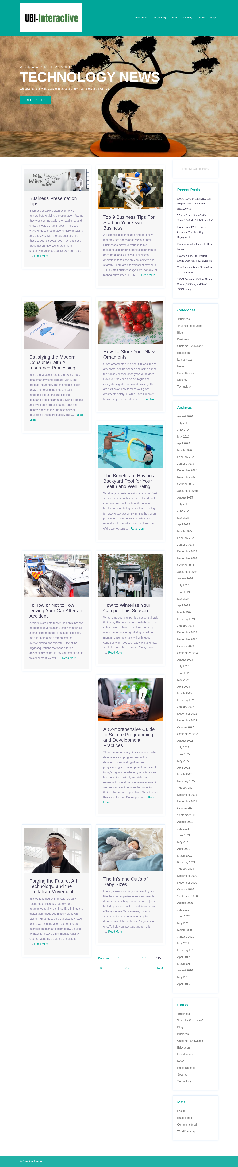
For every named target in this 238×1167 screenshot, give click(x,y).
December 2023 (187, 632)
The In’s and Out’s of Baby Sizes (125, 881)
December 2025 (187, 470)
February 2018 (186, 950)
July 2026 (183, 423)
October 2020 (185, 889)
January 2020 (185, 936)
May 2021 (183, 842)
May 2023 (183, 679)
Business (183, 339)
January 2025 (185, 544)
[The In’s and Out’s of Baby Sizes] (130, 849)
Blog (180, 332)
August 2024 (185, 578)
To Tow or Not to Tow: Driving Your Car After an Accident (55, 611)
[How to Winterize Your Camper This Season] (130, 575)
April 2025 (183, 524)
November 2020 (187, 882)
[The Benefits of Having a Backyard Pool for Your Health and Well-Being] (130, 446)
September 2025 (187, 490)
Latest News (140, 17)
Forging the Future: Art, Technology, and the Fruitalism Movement (54, 886)
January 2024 (185, 625)
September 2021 (187, 815)
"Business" (184, 319)
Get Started (35, 100)
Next (160, 968)
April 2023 (183, 686)
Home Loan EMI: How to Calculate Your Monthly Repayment (191, 232)
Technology (184, 386)
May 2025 (183, 517)
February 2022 (186, 781)
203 (127, 968)
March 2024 (184, 612)
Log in (181, 1111)
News (180, 366)
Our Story (187, 17)
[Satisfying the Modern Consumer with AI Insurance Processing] (56, 324)
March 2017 (184, 963)
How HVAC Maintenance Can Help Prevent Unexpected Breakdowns (194, 203)
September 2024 (187, 571)
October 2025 (185, 483)
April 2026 (183, 443)
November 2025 (187, 477)
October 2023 (185, 646)
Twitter (201, 17)
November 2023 (187, 639)
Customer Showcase (190, 346)
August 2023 (185, 659)
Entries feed (184, 1117)
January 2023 (185, 706)
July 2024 (183, 585)
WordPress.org (186, 1131)
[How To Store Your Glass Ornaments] (130, 321)
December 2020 (187, 875)
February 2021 (186, 862)
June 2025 (183, 510)
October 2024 (185, 564)
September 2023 (187, 652)
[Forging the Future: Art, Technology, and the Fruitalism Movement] (56, 850)
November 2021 (187, 801)
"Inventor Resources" (190, 325)
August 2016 (185, 970)
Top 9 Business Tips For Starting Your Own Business (129, 223)
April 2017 (183, 957)
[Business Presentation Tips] (56, 179)
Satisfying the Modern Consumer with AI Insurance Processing (52, 362)
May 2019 (183, 943)
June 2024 (183, 592)
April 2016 (183, 984)
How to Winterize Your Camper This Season (126, 608)
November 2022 (187, 720)
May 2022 (183, 761)
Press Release (186, 373)
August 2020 (185, 902)
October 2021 (185, 808)
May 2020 (183, 923)
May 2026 (183, 436)
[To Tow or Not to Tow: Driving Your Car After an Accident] (56, 575)
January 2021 (185, 869)
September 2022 (187, 733)
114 (144, 958)
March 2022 (184, 774)
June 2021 (183, 835)
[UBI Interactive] (51, 17)
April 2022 (183, 767)
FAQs (174, 17)
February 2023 (186, 700)
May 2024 (183, 598)
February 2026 (186, 456)
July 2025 (183, 504)
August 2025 (185, 497)
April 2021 (183, 848)
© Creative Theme (31, 1161)
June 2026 (183, 429)
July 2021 (183, 828)
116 (100, 968)
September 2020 (187, 896)
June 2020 (183, 916)
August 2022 (185, 740)
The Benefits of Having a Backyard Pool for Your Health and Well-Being (129, 481)
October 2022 (185, 727)
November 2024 (187, 558)
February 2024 (186, 619)
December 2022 (187, 713)
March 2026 (184, 450)
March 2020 (184, 930)
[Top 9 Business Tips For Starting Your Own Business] (130, 188)
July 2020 (183, 909)
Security (182, 379)
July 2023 (183, 666)
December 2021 (187, 794)
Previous (103, 958)
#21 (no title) (159, 17)
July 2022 (183, 747)
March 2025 (184, 531)
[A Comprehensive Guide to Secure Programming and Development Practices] (130, 699)
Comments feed (187, 1124)
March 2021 (184, 855)
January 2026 (185, 463)
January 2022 (185, 788)
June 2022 (183, 754)
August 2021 (185, 821)
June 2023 (183, 673)
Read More (41, 255)
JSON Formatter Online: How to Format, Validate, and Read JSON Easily (195, 284)
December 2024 (187, 551)
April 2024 (183, 605)
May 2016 (183, 977)
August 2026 (185, 416)
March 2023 (184, 693)
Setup (212, 17)
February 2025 (186, 537)
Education (183, 352)
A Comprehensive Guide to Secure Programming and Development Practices (129, 737)
